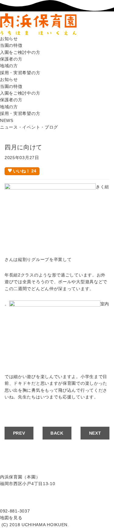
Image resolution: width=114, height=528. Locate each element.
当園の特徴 (11, 45)
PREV (19, 433)
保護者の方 (11, 59)
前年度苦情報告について (24, 504)
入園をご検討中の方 (20, 52)
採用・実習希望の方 (20, 72)
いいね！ (24, 170)
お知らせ (9, 38)
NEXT (95, 433)
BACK (57, 433)
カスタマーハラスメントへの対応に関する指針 (47, 497)
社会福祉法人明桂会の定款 (27, 490)
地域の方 (9, 65)
